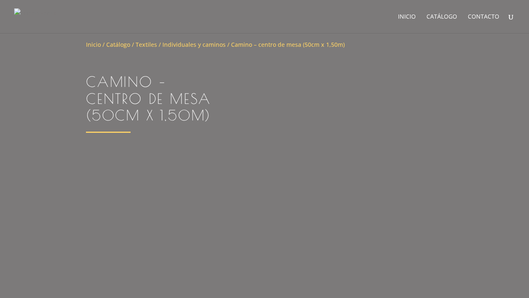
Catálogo (442, 17)
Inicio (407, 17)
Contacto (483, 17)
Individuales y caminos (194, 44)
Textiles (146, 44)
